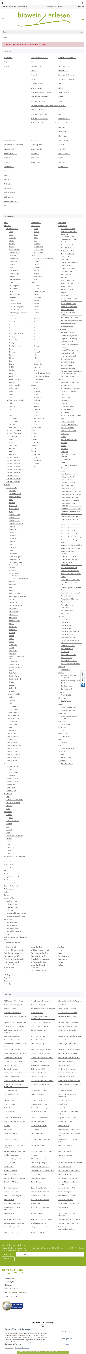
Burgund (37, 331)
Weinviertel (13, 454)
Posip (11, 331)
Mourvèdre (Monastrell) (17, 596)
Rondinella (13, 644)
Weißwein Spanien (13, 460)
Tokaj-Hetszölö (9, 1213)
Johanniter (12, 298)
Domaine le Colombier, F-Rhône (42, 1080)
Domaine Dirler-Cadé (11, 1077)
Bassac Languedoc (67, 485)
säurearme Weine (10, 883)
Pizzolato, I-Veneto (64, 1167)
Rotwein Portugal (12, 742)
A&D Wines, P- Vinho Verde (13, 1001)
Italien (33, 283)
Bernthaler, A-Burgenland (67, 1016)
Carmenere (13, 536)
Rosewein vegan (12, 907)
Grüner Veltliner (14, 295)
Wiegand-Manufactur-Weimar (41, 1227)
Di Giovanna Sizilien (68, 406)
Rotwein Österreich (13, 718)
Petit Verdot (13, 617)
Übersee (34, 451)
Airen (11, 231)
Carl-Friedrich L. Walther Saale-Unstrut (69, 241)
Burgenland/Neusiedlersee (43, 259)
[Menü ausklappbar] (3, 19)
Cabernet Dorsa (14, 518)
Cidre (8, 808)
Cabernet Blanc (14, 253)
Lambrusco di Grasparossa (14, 574)
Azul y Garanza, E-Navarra (67, 1012)
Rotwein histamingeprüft (13, 953)
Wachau (12, 448)
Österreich (35, 256)
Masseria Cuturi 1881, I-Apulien (42, 1151)
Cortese (11, 268)
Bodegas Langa (66, 622)
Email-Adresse (7, 1254)
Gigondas (39, 379)
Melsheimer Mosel (67, 289)
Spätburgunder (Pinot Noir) (16, 658)
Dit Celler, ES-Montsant (66, 1069)
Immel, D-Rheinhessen (39, 1125)
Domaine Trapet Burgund (70, 556)
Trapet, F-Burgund (37, 1213)
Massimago (65, 433)
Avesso (11, 241)
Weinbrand (10, 848)
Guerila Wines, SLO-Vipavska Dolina (68, 1113)
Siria (10, 361)
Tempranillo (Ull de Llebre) (15, 669)
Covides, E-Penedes (11, 1069)
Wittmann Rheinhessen (69, 324)
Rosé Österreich (12, 781)
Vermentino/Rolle (15, 379)
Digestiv (9, 823)
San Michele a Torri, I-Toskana (14, 1178)
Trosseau (12, 682)
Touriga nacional (15, 679)
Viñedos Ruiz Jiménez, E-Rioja (41, 1219)
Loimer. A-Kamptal (37, 1145)
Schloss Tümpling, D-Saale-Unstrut (68, 1183)
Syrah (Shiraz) (14, 665)
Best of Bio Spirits (13, 820)
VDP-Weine (8, 919)
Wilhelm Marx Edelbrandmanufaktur (66, 1228)
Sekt (8, 796)
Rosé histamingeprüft (11, 956)
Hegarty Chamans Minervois (71, 573)
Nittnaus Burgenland (68, 356)
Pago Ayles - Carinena (68, 654)
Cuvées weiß (13, 271)
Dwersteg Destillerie (38, 1094)
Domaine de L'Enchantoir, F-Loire (15, 1073)
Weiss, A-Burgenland (11, 1227)
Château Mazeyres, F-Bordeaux (69, 1057)
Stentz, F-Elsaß (9, 1199)
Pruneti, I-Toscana (10, 1170)
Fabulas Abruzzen (67, 409)
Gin (8, 826)
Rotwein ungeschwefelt (39, 953)
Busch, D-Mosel (63, 1040)
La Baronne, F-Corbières (39, 1133)
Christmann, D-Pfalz (38, 1061)
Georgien (34, 448)
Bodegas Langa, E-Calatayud (68, 1022)
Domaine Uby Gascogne (69, 559)
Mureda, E (34, 1155)
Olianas (63, 436)
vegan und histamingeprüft (16, 913)
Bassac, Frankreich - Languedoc (15, 1016)
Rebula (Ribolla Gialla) (16, 334)
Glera (11, 283)
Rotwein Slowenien (13, 757)
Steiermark (13, 445)
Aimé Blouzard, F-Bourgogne (41, 1001)
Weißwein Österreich (14, 433)
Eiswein (6, 895)
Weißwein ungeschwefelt (40, 950)
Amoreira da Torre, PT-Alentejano (43, 1009)
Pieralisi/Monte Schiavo (69, 439)
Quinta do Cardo (67, 689)
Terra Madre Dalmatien (69, 707)
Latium (36, 295)
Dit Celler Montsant (68, 645)
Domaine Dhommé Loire (69, 528)
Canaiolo (12, 527)
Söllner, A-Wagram (65, 1192)
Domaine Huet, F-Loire (66, 1077)
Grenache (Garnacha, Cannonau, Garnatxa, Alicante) (16, 565)
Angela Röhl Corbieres (69, 482)
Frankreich (35, 322)
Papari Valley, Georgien (39, 1163)
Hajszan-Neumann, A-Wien (67, 1118)
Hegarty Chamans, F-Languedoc (15, 1122)
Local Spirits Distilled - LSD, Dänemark (13, 1146)
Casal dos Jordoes (67, 686)
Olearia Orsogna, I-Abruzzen (41, 1159)
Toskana (36, 316)
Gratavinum (65, 651)
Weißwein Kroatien (13, 481)
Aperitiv (9, 814)
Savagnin (12, 349)
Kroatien (34, 439)
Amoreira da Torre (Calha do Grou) (71, 682)
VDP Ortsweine (12, 925)
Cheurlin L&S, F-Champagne (14, 1061)
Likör (8, 833)
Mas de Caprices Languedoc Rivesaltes (71, 589)
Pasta (60, 953)
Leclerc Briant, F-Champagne (41, 1139)
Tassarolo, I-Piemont (65, 1199)
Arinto (11, 234)
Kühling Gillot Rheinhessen (70, 283)
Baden (11, 403)
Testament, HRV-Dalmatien (40, 1207)
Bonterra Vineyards (67, 748)
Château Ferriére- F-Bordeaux (68, 1054)
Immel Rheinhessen (68, 274)
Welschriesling (14, 388)
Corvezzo (64, 403)
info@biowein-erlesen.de (18, 1292)
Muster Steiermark (67, 353)
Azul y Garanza (66, 619)
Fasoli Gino (65, 412)
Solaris (11, 364)
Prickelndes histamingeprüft (14, 959)
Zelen (11, 397)
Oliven (60, 950)
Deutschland (35, 225)
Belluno (11, 247)
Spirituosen (8, 811)
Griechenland (36, 427)
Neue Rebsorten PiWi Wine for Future (14, 858)
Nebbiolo (12, 599)
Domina (11, 551)
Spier (63, 754)
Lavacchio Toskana (67, 421)
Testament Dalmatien (68, 710)
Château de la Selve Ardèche (71, 494)
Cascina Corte (66, 397)
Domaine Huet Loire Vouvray (71, 537)
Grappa (9, 830)
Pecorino (12, 328)
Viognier (12, 382)
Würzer (11, 391)
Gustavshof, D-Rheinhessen (13, 1118)
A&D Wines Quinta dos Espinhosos (69, 677)
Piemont (36, 304)
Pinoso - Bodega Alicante (39, 1167)
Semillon (12, 355)
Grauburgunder (14, 286)
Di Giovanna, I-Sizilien (38, 1069)
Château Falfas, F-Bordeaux (40, 1054)
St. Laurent (13, 662)
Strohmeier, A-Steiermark (40, 1199)
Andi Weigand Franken (69, 231)
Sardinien (37, 307)
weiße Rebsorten (12, 228)
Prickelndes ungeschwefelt (40, 959)
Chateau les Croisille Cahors (71, 508)
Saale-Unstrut (38, 250)
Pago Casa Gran (66, 657)
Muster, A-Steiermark (65, 1155)
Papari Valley (65, 724)
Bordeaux (37, 328)
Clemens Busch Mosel (68, 245)
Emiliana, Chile (9, 1100)
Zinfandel (12, 688)
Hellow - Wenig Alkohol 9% (13, 942)
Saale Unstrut (14, 424)
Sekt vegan (10, 910)
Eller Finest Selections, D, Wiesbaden (67, 1095)
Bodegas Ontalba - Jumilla (70, 631)
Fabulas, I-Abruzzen (65, 1100)
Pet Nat (9, 805)
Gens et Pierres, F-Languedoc (41, 1108)
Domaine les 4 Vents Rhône (70, 548)
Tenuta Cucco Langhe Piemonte (68, 456)
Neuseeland (38, 460)
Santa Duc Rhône (67, 610)
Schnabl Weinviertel (68, 362)
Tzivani (63, 730)
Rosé (5, 763)
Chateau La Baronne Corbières (68, 504)
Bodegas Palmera (67, 634)
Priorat (36, 412)
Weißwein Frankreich (14, 430)
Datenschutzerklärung (22, 1348)
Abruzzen (37, 286)
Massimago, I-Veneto (65, 1151)
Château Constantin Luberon (71, 491)
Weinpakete (8, 984)
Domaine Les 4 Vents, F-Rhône (69, 1080)
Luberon (37, 358)
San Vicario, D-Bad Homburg (68, 1178)
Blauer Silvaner (14, 250)
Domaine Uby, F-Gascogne (40, 1084)
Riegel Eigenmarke (10, 1174)
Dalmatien (37, 442)
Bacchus (12, 244)
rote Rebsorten (12, 487)
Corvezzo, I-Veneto (64, 1065)
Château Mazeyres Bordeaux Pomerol (71, 512)
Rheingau (12, 418)
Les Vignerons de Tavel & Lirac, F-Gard (70, 1140)
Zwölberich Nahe (67, 327)
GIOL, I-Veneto (9, 1112)
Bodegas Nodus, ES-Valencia (41, 1026)
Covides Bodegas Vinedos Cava (70, 641)
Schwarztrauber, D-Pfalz (66, 1188)
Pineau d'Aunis (14, 620)
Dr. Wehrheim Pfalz (68, 251)
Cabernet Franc (14, 521)
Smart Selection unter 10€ (13, 886)
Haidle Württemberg (68, 265)
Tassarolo (64, 451)
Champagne (38, 337)
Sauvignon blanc (15, 346)
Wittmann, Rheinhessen (12, 1233)
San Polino (64, 448)
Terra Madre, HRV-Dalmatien (68, 1203)
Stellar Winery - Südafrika (67, 1196)
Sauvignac (12, 343)
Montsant (37, 403)
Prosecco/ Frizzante (13, 802)
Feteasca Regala (14, 274)
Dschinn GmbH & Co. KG (12, 1094)
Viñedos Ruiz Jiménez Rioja (70, 663)
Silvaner (12, 358)
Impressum (9, 1348)
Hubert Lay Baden (67, 271)
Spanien (34, 385)
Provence (37, 367)
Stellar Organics (66, 757)
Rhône (36, 370)
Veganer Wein (9, 898)
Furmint (12, 277)
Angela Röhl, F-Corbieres (12, 1012)
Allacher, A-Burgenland (39, 1005)
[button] (42, 3)
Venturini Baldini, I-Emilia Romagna (67, 1214)
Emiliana (64, 742)
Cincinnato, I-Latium (65, 1061)
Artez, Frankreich (37, 1012)
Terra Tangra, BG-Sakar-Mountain (12, 1208)
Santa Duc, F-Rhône (11, 1182)
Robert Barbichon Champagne (67, 606)
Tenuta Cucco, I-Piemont (12, 1203)
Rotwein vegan (12, 904)
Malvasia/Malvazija (15, 304)
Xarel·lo (11, 394)
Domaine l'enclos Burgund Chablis (70, 541)
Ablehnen (67, 1345)
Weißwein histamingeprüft (13, 950)
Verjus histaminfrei (10, 967)
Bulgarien (34, 436)
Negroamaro (13, 602)
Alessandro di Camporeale (70, 382)
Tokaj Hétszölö (66, 695)
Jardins (63, 576)
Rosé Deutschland (13, 766)
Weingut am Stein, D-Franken (68, 1223)
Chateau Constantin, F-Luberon (69, 1050)
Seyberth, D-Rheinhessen (40, 1192)
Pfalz (10, 415)
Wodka (9, 854)
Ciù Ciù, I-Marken (10, 1065)
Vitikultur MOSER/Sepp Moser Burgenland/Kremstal (71, 372)
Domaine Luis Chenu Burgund (68, 552)
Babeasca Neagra (15, 496)
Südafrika (37, 463)
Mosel (11, 409)
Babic (11, 499)
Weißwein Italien (12, 457)
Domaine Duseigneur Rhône (71, 534)
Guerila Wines (66, 701)
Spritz (11, 817)
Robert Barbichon (64, 1174)
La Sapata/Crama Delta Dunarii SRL (69, 1134)
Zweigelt (12, 691)
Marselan (12, 584)
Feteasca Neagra (15, 557)
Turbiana (12, 370)
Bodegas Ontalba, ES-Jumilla (68, 1026)
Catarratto (12, 256)
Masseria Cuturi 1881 (68, 430)
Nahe (11, 412)
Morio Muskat (14, 310)
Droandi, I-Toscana (65, 1090)
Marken (36, 301)
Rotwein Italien (12, 733)
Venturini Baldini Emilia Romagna (69, 467)
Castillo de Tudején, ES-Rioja (41, 1050)
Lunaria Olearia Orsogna (69, 424)
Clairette (12, 265)
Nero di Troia (13, 614)
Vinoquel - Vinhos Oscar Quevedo (70, 1219)
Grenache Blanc (14, 289)
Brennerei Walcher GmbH (13, 1040)
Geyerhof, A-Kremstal (65, 1108)
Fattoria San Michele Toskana (71, 415)
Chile (35, 457)
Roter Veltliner (14, 340)
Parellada (12, 322)
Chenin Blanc (13, 262)
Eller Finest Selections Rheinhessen (68, 255)
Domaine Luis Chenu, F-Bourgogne (12, 1085)
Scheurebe (13, 352)
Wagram (12, 451)
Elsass (36, 343)
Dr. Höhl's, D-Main (10, 1090)
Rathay (11, 638)
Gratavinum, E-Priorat (38, 1112)
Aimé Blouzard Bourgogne (70, 474)
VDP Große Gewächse (14, 931)
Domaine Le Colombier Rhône (71, 545)
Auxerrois (12, 237)
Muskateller (13, 319)
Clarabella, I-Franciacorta (40, 1065)
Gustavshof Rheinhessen (69, 262)
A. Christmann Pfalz (68, 228)
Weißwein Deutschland (15, 400)
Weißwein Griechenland (15, 469)
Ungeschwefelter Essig (39, 970)
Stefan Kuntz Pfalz (67, 309)
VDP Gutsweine (12, 922)
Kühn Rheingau (66, 286)
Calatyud (37, 391)
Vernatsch (12, 685)
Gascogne (37, 346)
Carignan (12, 533)
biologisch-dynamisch (11, 877)
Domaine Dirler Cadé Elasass (71, 531)
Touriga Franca (14, 676)
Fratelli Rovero (63, 1104)
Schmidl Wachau (67, 359)
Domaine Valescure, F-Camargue (69, 1084)
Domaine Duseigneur (38, 1077)
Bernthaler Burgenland (69, 336)
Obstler (9, 839)
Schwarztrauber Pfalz (68, 303)
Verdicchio (12, 376)
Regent (11, 641)
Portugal (34, 424)
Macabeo (12, 301)
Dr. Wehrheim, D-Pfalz (39, 1090)
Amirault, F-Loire (10, 1009)
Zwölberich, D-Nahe (38, 1233)
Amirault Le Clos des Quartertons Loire (68, 478)
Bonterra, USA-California (67, 1030)
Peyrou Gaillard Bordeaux (70, 599)
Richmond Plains (67, 763)
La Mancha (37, 397)
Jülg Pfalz (64, 277)
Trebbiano (12, 367)
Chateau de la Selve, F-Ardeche (15, 1054)
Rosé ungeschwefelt (38, 956)
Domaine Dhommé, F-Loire (67, 1073)
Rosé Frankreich (12, 778)
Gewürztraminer (15, 280)
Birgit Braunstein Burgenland (71, 339)
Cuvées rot (12, 548)
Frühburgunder (14, 560)
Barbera (12, 502)
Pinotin (11, 623)
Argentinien (38, 454)
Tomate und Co (63, 956)
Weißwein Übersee (13, 466)
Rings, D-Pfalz (36, 1174)
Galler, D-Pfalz (9, 1108)
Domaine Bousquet (67, 736)
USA (35, 466)
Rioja (35, 415)
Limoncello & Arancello (15, 836)
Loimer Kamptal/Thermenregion (69, 349)
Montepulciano (14, 593)
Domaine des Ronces (38, 1073)
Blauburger (13, 505)
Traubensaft (8, 874)
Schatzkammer (9, 880)
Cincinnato (64, 400)
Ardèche (37, 325)
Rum (8, 845)
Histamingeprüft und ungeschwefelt (11, 963)
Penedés (37, 409)
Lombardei (37, 298)
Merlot (11, 590)
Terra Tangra (65, 670)
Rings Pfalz (65, 292)
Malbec (11, 581)
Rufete (11, 647)
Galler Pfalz (65, 259)
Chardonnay (13, 259)
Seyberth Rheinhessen (69, 306)
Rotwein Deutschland (14, 694)
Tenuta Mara (65, 460)
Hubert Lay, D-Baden (65, 1122)
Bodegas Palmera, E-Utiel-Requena (13, 1031)
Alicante (36, 388)
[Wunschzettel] (82, 3)
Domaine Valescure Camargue (67, 563)
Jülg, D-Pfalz (8, 1129)
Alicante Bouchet (15, 493)
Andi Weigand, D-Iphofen (67, 1009)
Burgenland (13, 436)
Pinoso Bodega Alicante (69, 660)
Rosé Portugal (11, 790)
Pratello (63, 445)
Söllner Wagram (66, 365)
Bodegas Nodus (66, 628)
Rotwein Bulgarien (13, 748)
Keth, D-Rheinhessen (38, 1129)
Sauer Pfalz (65, 295)
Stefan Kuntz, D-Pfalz (38, 1196)
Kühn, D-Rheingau (10, 1133)
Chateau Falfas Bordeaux (69, 497)
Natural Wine (8, 868)
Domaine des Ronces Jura (70, 525)
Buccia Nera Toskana (68, 391)
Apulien (36, 289)
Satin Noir (12, 654)
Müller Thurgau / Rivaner (18, 313)
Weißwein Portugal (13, 463)
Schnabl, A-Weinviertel (39, 1188)
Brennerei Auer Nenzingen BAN (69, 1036)
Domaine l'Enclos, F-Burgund (14, 1080)
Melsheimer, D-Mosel (11, 1155)
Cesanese (12, 539)
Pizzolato (64, 442)
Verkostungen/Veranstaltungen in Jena (16, 938)
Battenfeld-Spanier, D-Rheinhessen (39, 1017)
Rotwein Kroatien (13, 751)
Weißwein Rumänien (14, 472)
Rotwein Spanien (12, 736)
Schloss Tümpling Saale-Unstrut (69, 299)
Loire (35, 355)
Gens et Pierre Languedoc (70, 570)
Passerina (12, 325)
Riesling (12, 337)
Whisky (9, 851)
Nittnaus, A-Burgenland (12, 1159)
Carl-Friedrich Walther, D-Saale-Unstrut (15, 1045)
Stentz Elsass (65, 613)
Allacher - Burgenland (68, 333)
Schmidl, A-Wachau (11, 1188)
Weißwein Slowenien (14, 478)
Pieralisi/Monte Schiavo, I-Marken (70, 1163)
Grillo (11, 292)
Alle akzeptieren (67, 1332)
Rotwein (7, 484)
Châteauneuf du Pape (43, 373)
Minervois (37, 361)
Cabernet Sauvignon (16, 524)
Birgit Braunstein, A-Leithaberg (15, 1022)
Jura (35, 349)
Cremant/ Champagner (15, 799)
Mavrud (11, 587)
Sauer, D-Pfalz (36, 1182)
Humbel (7, 1125)
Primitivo (12, 632)
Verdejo (11, 373)
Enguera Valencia (67, 648)
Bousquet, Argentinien (12, 1036)
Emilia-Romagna (39, 292)
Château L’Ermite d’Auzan (70, 500)
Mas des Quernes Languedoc (71, 593)
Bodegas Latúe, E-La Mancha (14, 1026)
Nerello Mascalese (15, 605)
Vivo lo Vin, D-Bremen (38, 1223)
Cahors (36, 334)
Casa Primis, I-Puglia (38, 1044)
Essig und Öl (62, 959)
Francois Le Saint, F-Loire (40, 1104)
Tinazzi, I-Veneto (64, 1207)
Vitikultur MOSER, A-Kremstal (14, 1223)
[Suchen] (82, 32)
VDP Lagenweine (12, 928)
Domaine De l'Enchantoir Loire (69, 521)
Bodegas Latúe (66, 625)
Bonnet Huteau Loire (68, 488)
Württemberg (13, 427)
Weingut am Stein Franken (70, 318)
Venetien (37, 319)
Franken (12, 406)
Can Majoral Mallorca (68, 637)
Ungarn (33, 430)
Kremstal (12, 442)
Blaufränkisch (14, 508)
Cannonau (12, 530)
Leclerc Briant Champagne (70, 579)
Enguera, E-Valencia (38, 1100)
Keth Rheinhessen (67, 280)
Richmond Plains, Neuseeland (68, 1170)
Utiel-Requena (39, 418)
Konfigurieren (67, 1339)
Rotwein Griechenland (14, 745)
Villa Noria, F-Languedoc (12, 1219)
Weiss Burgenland (67, 376)
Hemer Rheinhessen (68, 268)
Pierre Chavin (65, 602)
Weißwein (7, 225)
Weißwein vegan (12, 901)
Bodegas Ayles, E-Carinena (40, 1022)
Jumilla (36, 394)
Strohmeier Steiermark (69, 368)
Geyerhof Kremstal (67, 342)
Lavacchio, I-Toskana (11, 1139)
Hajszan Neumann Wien (69, 345)
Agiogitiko (12, 490)
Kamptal (12, 439)
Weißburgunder (14, 385)
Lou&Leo (7, 934)
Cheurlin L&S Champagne (70, 517)
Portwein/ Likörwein (11, 865)
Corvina (11, 545)
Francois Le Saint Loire (69, 567)
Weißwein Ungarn (13, 475)
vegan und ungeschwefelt (16, 916)
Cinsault (12, 542)
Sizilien (36, 310)
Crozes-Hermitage (42, 376)
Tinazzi (63, 463)
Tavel (38, 382)
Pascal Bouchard (67, 596)
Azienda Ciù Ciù (66, 385)
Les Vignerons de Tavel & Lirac (69, 584)
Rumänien (34, 433)
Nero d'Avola (13, 611)
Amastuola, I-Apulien (65, 1005)
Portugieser (13, 629)
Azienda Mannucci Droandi (70, 388)
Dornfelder (13, 554)
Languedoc (37, 352)
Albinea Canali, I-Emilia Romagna (70, 1001)
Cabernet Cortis (14, 514)
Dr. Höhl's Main (66, 248)
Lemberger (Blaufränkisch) (18, 578)
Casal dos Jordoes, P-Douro (67, 1044)
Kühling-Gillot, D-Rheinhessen (69, 1129)
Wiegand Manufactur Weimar (71, 321)
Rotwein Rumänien (13, 754)
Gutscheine (8, 981)
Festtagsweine (9, 889)
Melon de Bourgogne (16, 307)
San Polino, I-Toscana (38, 1178)
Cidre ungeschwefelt (38, 962)
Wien (35, 280)
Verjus (6, 892)
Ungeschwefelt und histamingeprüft (38, 966)
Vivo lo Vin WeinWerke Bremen (68, 313)
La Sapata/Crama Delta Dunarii (69, 717)
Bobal (11, 511)
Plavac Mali (13, 626)
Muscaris (12, 316)
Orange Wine (8, 862)
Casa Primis (65, 394)
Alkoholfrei (8, 871)
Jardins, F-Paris (63, 1125)
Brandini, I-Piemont (38, 1036)
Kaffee (60, 965)
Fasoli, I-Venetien (10, 1104)
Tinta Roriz (13, 673)
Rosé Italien (11, 784)
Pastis (9, 842)
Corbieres (37, 340)
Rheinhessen (13, 421)
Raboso (11, 635)
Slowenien (34, 445)
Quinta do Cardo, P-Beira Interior (42, 1170)
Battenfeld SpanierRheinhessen (68, 236)
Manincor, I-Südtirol (65, 1145)
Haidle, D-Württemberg (39, 1118)
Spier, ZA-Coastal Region (12, 1196)
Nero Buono (13, 608)
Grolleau (12, 570)
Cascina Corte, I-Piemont (12, 1050)
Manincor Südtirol (67, 427)
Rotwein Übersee (12, 760)
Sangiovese (13, 651)
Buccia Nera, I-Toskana (39, 1040)
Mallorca (12, 739)
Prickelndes (8, 793)
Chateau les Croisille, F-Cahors (42, 1057)
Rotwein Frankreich (13, 715)
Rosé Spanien (11, 787)
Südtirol (36, 313)
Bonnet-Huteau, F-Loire (39, 1030)
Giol (62, 418)
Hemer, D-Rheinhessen (39, 1122)
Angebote (7, 978)
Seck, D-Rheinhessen (11, 1192)
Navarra (36, 406)
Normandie (38, 364)
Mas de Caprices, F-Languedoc (14, 1151)
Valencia (37, 421)
